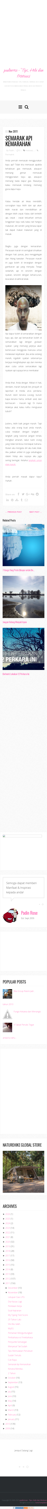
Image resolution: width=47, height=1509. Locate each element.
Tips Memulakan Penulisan (20, 1350)
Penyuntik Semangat (17, 1341)
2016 (7, 1260)
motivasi (29, 150)
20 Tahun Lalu (14, 1319)
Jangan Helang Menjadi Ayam (15, 622)
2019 (7, 1246)
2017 (7, 1255)
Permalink (9, 154)
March (11, 1410)
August (11, 1387)
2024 (7, 1223)
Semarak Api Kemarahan (18, 141)
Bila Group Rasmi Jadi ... (24, 991)
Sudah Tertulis (14, 1355)
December (13, 1287)
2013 (7, 1274)
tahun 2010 (8, 1004)
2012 (7, 1278)
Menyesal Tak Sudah (17, 1346)
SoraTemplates (41, 1502)
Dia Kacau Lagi (15, 1301)
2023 (7, 1227)
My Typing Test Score (18, 1315)
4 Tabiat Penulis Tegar (24, 1024)
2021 (7, 1237)
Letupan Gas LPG (16, 1297)
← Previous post (13, 512)
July (9, 1391)
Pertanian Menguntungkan (20, 1332)
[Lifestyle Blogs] (18, 1508)
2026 (7, 1214)
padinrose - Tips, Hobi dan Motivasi (23, 74)
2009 (7, 1428)
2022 (7, 1232)
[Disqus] (23, 718)
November (13, 1292)
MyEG (11, 1328)
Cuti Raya (12, 1359)
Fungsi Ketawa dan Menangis (27, 1011)
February (12, 1414)
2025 (7, 1218)
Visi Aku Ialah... (14, 1324)
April (10, 1405)
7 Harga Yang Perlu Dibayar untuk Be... (18, 570)
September (13, 1382)
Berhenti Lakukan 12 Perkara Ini (16, 674)
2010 (7, 1423)
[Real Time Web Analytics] (29, 1508)
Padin (11, 150)
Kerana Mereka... (16, 1368)
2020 (7, 1241)
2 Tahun (12, 1373)
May (10, 1400)
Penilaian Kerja (15, 1306)
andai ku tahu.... (10, 1037)
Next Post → (35, 512)
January (11, 1419)
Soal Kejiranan (14, 1310)
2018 (7, 1251)
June (10, 1396)
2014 (7, 1269)
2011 (7, 1283)
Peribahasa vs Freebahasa (20, 1337)
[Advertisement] (23, 26)
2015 (7, 1264)
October (12, 1377)
